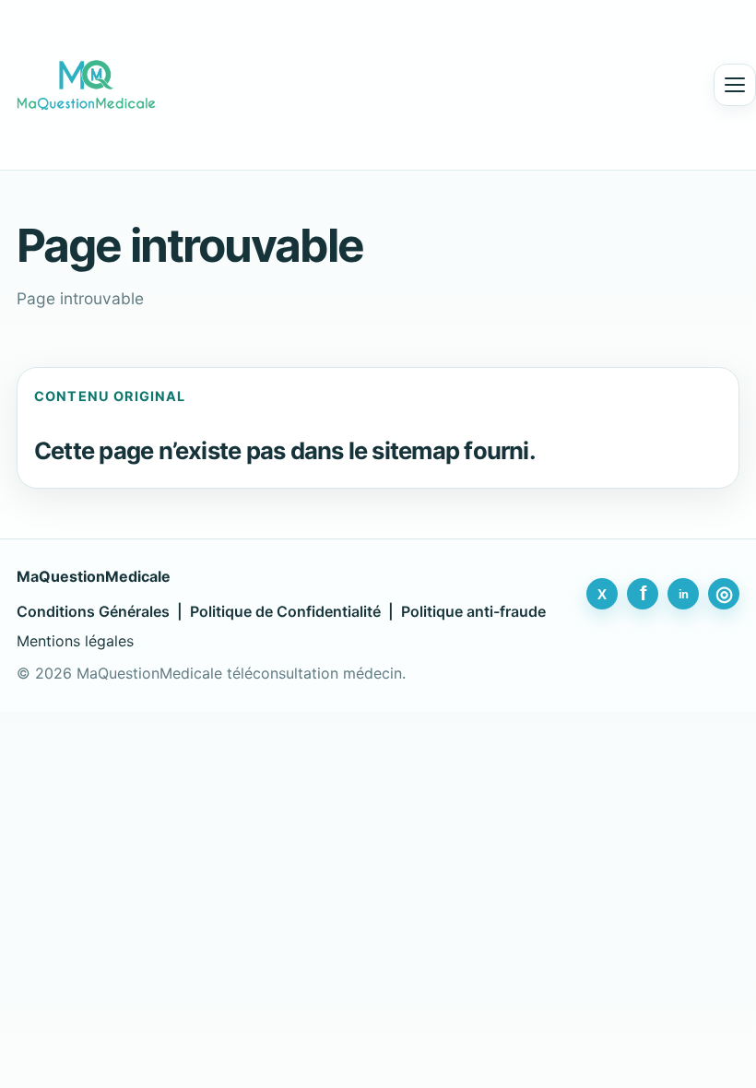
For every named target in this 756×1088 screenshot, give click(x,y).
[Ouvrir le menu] (735, 85)
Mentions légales (75, 641)
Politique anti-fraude (473, 611)
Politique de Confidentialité (285, 611)
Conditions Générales (93, 611)
